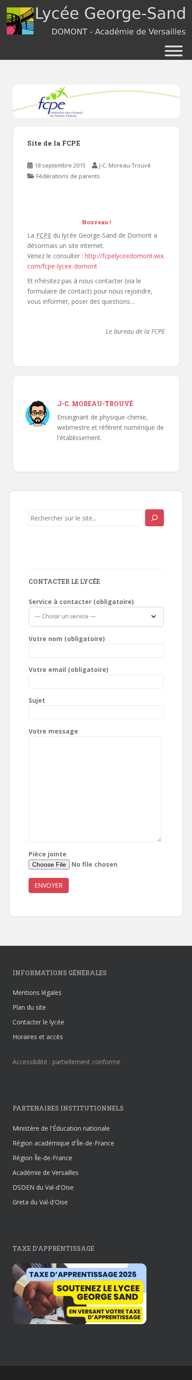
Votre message (53, 731)
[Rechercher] (154, 517)
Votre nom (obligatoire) (67, 638)
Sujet (37, 700)
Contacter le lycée (38, 1022)
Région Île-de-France (42, 1157)
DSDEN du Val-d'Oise (43, 1187)
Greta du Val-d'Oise (40, 1202)
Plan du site (29, 1007)
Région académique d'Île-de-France (63, 1143)
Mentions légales (37, 992)
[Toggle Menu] (174, 51)
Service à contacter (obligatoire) (81, 601)
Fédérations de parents (68, 176)
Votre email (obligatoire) (69, 669)
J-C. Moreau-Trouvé (125, 165)
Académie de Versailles (46, 1172)
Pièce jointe (48, 854)
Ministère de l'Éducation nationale (61, 1128)
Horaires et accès (38, 1036)
